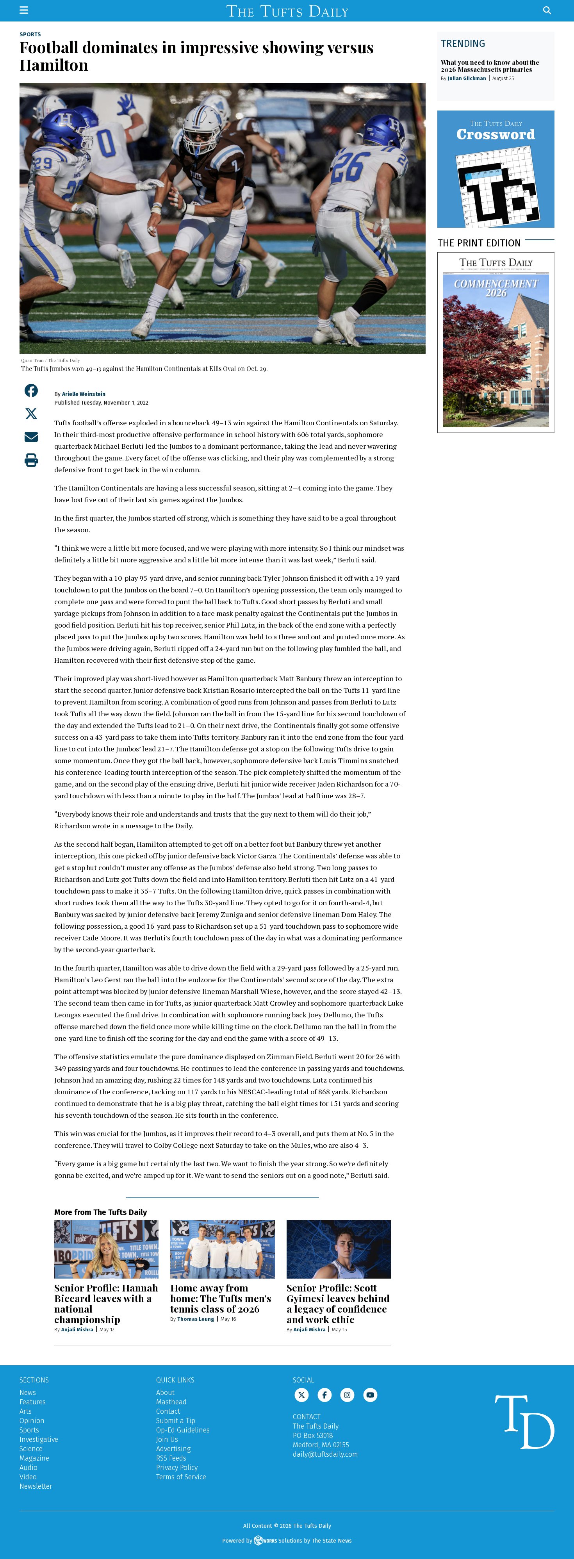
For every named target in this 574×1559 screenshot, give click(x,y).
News (28, 1392)
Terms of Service (181, 1477)
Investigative (39, 1439)
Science (31, 1449)
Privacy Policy (177, 1467)
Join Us (167, 1439)
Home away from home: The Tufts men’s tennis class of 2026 (220, 1298)
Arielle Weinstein (83, 394)
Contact (168, 1411)
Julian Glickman (467, 78)
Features (33, 1402)
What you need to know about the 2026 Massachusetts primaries (490, 65)
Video (28, 1477)
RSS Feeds (171, 1458)
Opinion (32, 1420)
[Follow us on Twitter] (301, 1394)
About (165, 1392)
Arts (26, 1411)
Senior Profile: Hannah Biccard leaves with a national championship (106, 1303)
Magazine (34, 1458)
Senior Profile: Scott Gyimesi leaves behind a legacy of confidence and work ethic (338, 1303)
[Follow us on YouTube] (370, 1394)
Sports (30, 35)
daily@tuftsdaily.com (325, 1454)
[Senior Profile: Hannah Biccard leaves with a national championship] (106, 1249)
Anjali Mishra (77, 1329)
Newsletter (36, 1486)
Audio (28, 1467)
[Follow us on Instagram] (347, 1394)
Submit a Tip (175, 1420)
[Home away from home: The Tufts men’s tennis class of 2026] (222, 1249)
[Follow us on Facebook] (324, 1394)
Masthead (171, 1402)
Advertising (173, 1449)
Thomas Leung (195, 1319)
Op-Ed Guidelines (183, 1430)
